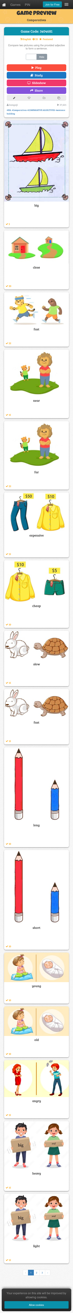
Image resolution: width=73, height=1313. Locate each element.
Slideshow (38, 83)
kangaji (13, 104)
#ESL (9, 110)
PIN (27, 4)
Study (38, 75)
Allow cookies (36, 1305)
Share (38, 90)
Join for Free (52, 4)
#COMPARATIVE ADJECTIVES (41, 110)
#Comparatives (19, 110)
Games (15, 4)
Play (37, 68)
